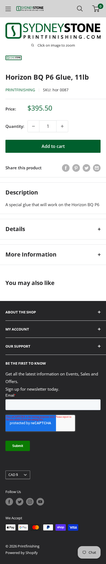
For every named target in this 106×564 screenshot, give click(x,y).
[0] (96, 8)
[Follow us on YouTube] (40, 501)
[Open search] (80, 9)
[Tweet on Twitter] (86, 168)
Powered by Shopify (21, 552)
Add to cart (53, 146)
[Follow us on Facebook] (9, 501)
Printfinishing (20, 89)
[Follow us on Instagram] (30, 501)
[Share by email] (97, 168)
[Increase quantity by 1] (62, 126)
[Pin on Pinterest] (76, 168)
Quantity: (14, 126)
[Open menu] (8, 9)
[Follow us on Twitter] (19, 501)
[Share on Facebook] (66, 168)
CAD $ (13, 474)
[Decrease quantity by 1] (33, 126)
